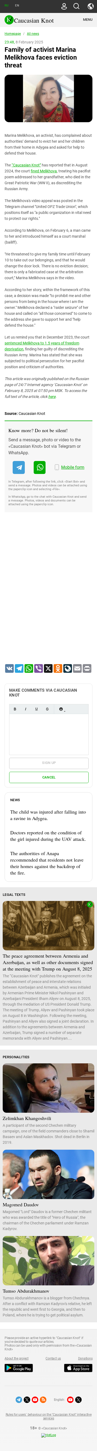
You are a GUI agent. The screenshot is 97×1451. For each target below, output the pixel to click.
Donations (85, 1358)
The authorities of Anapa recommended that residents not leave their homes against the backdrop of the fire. (47, 863)
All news (33, 34)
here (52, 396)
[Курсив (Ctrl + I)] (25, 709)
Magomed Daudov (21, 1204)
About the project (17, 1358)
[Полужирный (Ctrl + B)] (14, 709)
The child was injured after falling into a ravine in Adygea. (48, 814)
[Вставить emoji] (61, 709)
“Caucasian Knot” (26, 165)
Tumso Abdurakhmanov (26, 1291)
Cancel (49, 777)
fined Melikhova (44, 171)
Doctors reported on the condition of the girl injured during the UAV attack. (48, 835)
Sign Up (49, 763)
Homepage (13, 34)
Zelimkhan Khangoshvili (27, 1118)
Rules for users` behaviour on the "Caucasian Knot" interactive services (49, 1416)
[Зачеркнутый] (47, 709)
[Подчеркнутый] (36, 709)
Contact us (53, 1358)
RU (6, 5)
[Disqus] (48, 595)
